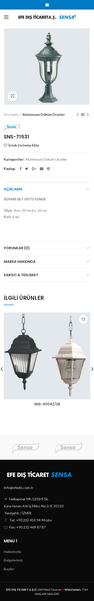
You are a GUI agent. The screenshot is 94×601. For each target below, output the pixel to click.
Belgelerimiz (13, 560)
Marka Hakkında (20, 261)
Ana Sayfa (11, 115)
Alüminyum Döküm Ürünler (43, 115)
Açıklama (13, 189)
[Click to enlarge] (13, 96)
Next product (87, 114)
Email (47, 5)
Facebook (20, 168)
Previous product (77, 114)
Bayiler (9, 569)
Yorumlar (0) (17, 248)
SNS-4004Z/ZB (47, 404)
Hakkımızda (12, 551)
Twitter (26, 168)
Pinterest (48, 168)
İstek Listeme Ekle (24, 145)
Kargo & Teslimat (21, 274)
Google (34, 168)
